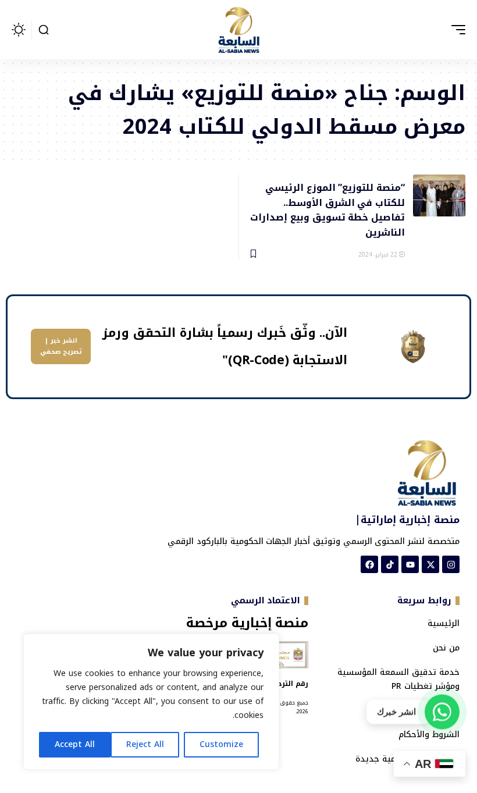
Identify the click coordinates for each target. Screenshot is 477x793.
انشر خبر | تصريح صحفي (61, 346)
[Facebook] (369, 564)
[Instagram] (451, 564)
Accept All (75, 744)
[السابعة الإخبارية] (238, 29)
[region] (151, 702)
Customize (221, 744)
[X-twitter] (430, 564)
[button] (455, 29)
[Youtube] (410, 564)
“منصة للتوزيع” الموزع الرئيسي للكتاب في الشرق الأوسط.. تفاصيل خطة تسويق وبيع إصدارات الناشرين (327, 209)
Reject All (145, 744)
